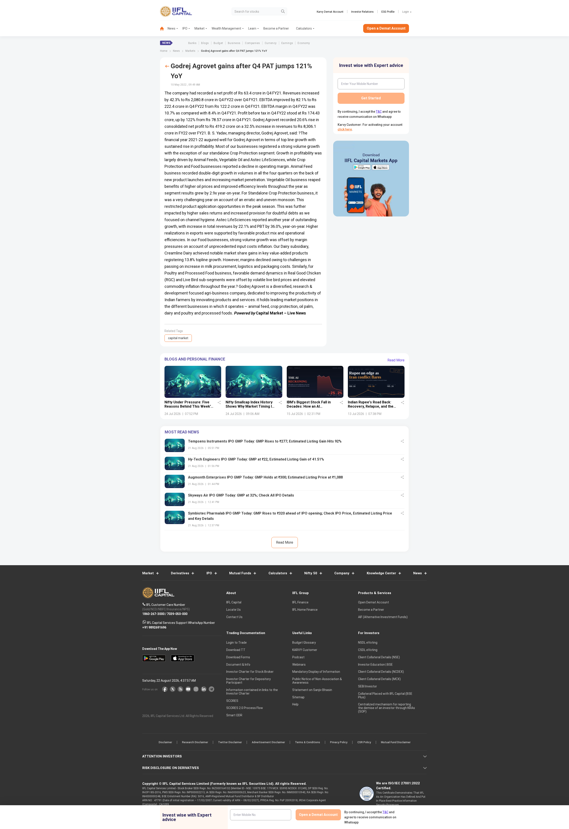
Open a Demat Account (253, 430)
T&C (261, 443)
